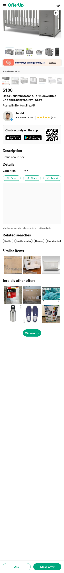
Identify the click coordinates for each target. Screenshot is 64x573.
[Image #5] (43, 81)
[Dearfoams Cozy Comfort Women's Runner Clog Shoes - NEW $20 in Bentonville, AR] (32, 314)
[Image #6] (52, 81)
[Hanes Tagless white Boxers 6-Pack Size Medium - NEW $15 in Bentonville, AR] (13, 295)
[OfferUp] (16, 5)
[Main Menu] (5, 5)
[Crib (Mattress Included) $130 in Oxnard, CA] (51, 265)
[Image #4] (33, 81)
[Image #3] (24, 81)
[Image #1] (6, 81)
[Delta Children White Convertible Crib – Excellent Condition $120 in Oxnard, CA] (32, 265)
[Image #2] (15, 81)
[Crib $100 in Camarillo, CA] (13, 265)
